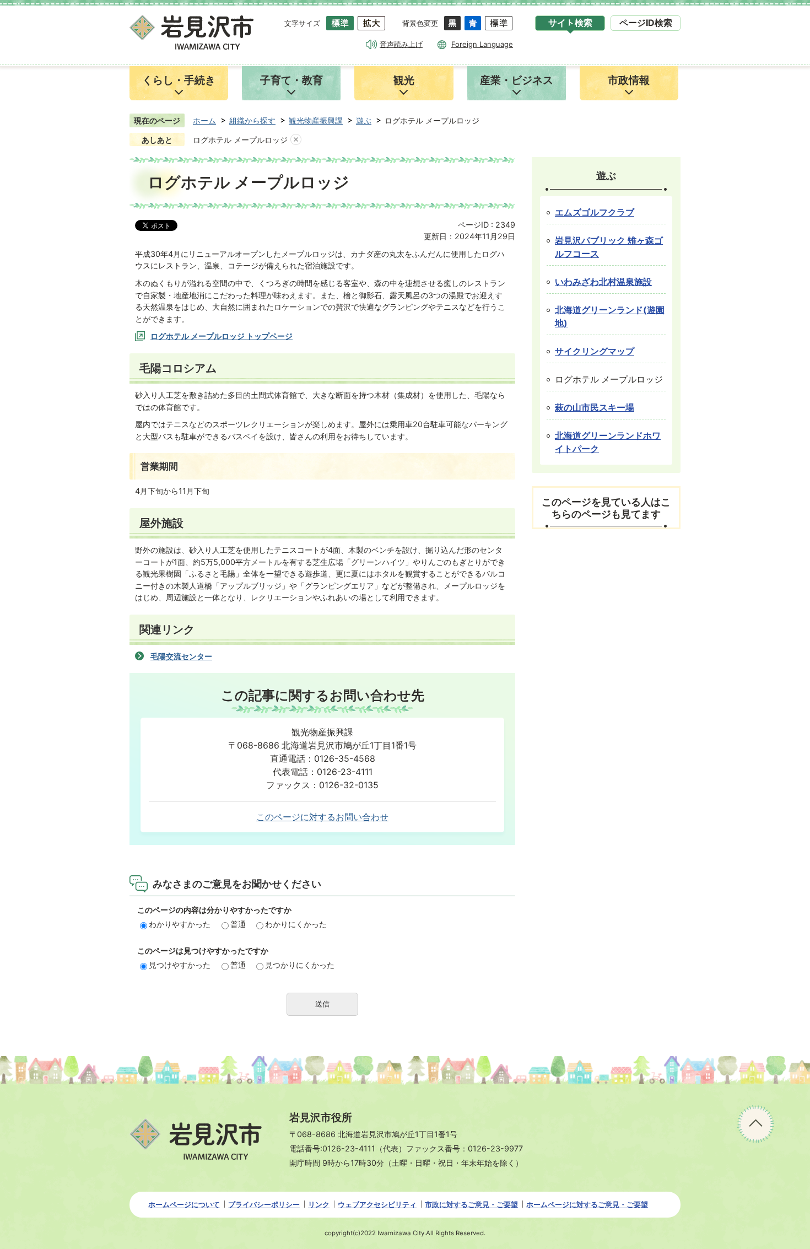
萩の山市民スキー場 (594, 407)
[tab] (570, 23)
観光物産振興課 (316, 120)
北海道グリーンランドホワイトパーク (608, 442)
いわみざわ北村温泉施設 (603, 282)
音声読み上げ (401, 44)
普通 (238, 924)
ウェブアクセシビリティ (377, 1204)
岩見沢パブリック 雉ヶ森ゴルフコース (609, 247)
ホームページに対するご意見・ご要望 (587, 1204)
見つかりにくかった (299, 965)
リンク (319, 1204)
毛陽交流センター (181, 656)
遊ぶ (363, 120)
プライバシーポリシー (264, 1204)
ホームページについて (184, 1204)
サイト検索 (570, 23)
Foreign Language (482, 44)
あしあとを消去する (296, 140)
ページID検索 (645, 23)
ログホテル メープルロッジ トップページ (221, 336)
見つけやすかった (179, 965)
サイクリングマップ (594, 351)
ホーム (204, 120)
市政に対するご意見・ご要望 (471, 1204)
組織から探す (252, 120)
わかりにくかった (296, 924)
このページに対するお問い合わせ (322, 817)
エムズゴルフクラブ (594, 212)
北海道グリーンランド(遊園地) (610, 317)
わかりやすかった (179, 924)
